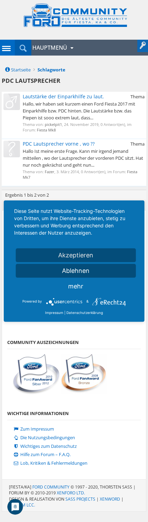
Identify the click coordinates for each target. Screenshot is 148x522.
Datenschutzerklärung (84, 312)
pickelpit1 (53, 124)
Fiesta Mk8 (46, 129)
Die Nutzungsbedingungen (47, 438)
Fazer (49, 171)
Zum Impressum (36, 429)
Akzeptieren (75, 254)
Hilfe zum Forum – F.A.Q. (45, 454)
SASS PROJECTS (80, 499)
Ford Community (51, 487)
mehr (75, 285)
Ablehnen (75, 270)
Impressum (54, 312)
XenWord (110, 499)
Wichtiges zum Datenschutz (48, 446)
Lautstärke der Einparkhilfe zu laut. (63, 96)
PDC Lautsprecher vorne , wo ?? (59, 143)
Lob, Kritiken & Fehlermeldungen (53, 463)
